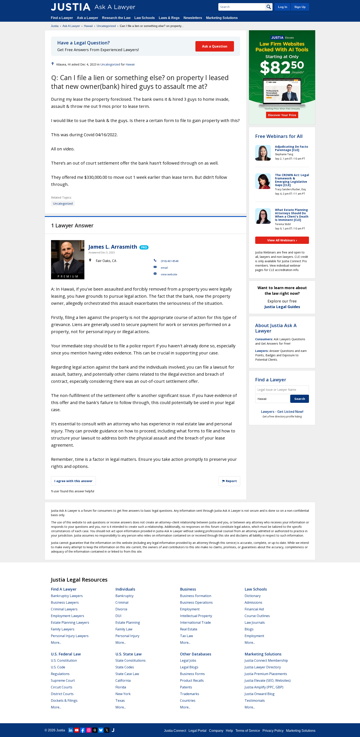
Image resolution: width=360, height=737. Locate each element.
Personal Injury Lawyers (70, 636)
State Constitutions (130, 660)
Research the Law (116, 18)
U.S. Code (58, 667)
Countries (187, 700)
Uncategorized (106, 26)
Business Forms (192, 673)
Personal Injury (127, 636)
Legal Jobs (188, 660)
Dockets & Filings (64, 700)
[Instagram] (88, 730)
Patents (186, 687)
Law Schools (144, 18)
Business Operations (196, 602)
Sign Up (300, 7)
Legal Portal (197, 730)
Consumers (263, 339)
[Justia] (70, 7)
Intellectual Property (196, 616)
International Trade (195, 622)
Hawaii (88, 26)
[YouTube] (76, 730)
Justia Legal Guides (282, 306)
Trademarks (189, 694)
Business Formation (195, 595)
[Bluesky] (100, 730)
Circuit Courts (61, 687)
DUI (118, 616)
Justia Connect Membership (266, 660)
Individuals (125, 589)
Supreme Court (63, 680)
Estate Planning (127, 622)
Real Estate (188, 629)
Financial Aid (254, 609)
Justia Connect (175, 730)
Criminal (121, 602)
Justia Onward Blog (260, 694)
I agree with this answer (73, 481)
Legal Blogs (189, 667)
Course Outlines (257, 616)
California (123, 680)
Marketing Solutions (222, 18)
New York (123, 694)
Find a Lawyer (62, 18)
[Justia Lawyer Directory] (112, 730)
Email (164, 268)
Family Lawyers (62, 629)
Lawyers (261, 351)
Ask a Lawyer (88, 18)
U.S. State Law (128, 653)
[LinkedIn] (70, 730)
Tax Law (186, 636)
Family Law (123, 629)
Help (229, 730)
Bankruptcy (124, 595)
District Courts (62, 694)
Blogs (249, 629)
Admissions (253, 602)
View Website (169, 274)
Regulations (60, 673)
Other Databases (195, 653)
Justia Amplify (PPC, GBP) (264, 687)
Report (231, 481)
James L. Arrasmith (113, 246)
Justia (55, 26)
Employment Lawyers (67, 616)
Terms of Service (247, 730)
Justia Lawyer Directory (263, 667)
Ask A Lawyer (71, 26)
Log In (282, 7)
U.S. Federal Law (66, 653)
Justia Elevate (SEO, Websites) (268, 680)
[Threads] (94, 730)
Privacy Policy (273, 730)
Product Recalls (192, 680)
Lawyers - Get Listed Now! (282, 411)
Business (188, 589)
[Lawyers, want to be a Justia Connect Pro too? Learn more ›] (144, 246)
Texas (120, 700)
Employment (190, 609)
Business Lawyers (65, 602)
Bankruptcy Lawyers (67, 595)
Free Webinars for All (278, 136)
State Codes (124, 667)
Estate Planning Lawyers (70, 622)
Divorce (121, 609)
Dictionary (253, 595)
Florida (120, 687)
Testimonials (255, 700)
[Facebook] (82, 730)
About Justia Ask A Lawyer (276, 328)
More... (56, 642)
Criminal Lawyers (64, 609)
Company (216, 730)
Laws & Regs (169, 18)
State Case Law (127, 673)
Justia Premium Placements (266, 673)
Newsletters (193, 18)
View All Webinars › (282, 240)
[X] (106, 730)
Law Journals (255, 622)
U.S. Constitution (64, 660)
